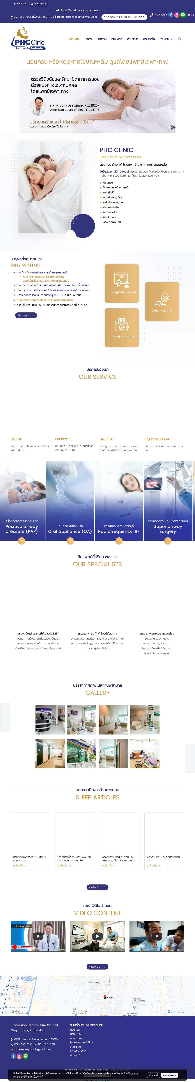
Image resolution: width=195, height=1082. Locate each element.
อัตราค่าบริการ (78, 1051)
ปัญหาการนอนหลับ (157, 439)
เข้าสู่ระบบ (21, 3)
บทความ (101, 39)
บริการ (88, 39)
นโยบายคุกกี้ (38, 1076)
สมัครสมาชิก (39, 3)
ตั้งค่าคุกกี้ (153, 1075)
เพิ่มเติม (165, 39)
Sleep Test (76, 1047)
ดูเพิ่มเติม (18, 865)
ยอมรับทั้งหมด (169, 1075)
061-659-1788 (45, 17)
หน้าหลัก (73, 39)
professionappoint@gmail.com (79, 17)
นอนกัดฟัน (62, 438)
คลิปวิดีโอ (149, 39)
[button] (180, 39)
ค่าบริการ (132, 39)
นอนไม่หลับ (107, 439)
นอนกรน (16, 439)
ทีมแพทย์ (116, 39)
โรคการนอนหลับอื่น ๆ (82, 1042)
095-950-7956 (23, 17)
